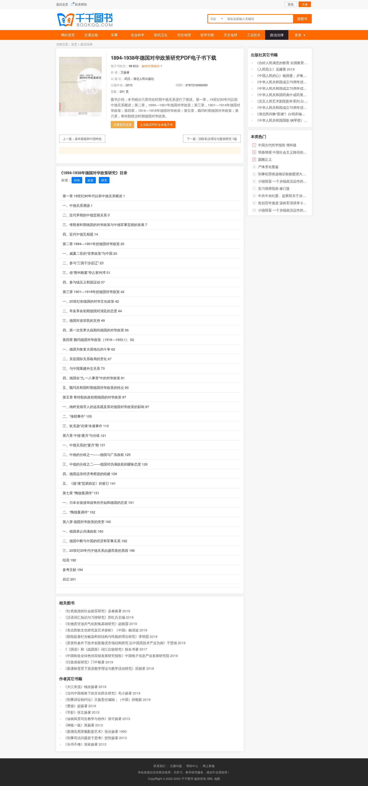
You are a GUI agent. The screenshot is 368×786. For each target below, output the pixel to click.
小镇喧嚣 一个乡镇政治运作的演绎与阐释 (289, 181)
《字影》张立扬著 (77, 712)
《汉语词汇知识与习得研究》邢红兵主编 (94, 617)
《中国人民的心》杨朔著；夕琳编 (280, 75)
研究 (104, 180)
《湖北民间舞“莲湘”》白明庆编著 (280, 113)
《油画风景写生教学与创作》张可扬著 (93, 718)
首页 (74, 44)
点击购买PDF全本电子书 (156, 124)
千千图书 (88, 20)
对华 (77, 180)
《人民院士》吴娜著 (270, 69)
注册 (305, 4)
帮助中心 (192, 766)
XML (210, 778)
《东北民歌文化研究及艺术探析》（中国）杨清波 (101, 630)
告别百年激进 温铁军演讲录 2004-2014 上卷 (291, 202)
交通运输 (91, 34)
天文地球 (230, 34)
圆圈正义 (265, 159)
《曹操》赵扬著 (76, 705)
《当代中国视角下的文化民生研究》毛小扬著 (98, 693)
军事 (114, 34)
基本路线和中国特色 (88, 139)
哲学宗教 (207, 34)
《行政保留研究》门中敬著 (84, 662)
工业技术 (253, 34)
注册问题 (176, 766)
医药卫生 (161, 34)
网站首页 (68, 34)
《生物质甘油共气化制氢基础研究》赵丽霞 (96, 623)
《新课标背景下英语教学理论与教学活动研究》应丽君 (104, 668)
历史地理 (184, 34)
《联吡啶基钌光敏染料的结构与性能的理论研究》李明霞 (106, 636)
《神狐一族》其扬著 (79, 725)
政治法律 (277, 34)
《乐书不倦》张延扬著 (81, 744)
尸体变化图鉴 (268, 166)
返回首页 (62, 4)
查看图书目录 (122, 124)
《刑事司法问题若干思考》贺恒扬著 (91, 737)
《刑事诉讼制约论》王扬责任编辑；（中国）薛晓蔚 (103, 699)
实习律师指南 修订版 (274, 188)
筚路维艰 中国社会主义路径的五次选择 (287, 152)
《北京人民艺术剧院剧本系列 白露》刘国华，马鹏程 (295, 101)
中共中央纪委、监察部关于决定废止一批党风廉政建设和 (300, 195)
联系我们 (159, 766)
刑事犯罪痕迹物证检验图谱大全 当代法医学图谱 (294, 173)
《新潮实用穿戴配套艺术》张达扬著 (91, 731)
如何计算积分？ (152, 66)
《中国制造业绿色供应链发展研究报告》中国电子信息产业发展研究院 (116, 655)
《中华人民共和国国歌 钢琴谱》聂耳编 (284, 120)
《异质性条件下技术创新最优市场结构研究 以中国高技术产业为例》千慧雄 (120, 642)
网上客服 (209, 766)
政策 (90, 180)
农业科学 (137, 34)
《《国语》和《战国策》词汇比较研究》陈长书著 (101, 649)
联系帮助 (81, 4)
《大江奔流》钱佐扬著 (81, 686)
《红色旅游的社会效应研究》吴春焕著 (93, 610)
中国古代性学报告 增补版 (277, 144)
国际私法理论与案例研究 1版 (218, 139)
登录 (291, 4)
